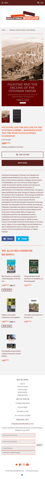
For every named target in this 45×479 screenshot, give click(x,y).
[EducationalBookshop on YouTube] (27, 465)
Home (3, 30)
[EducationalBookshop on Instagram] (24, 465)
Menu (6, 3)
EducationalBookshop (17, 471)
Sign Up (39, 445)
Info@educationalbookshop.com (22, 424)
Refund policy (22, 392)
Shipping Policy (22, 395)
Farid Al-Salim (6, 140)
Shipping (5, 147)
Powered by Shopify (32, 471)
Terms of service (22, 387)
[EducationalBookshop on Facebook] (20, 465)
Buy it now (22, 163)
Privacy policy (22, 389)
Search (22, 384)
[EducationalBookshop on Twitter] (16, 465)
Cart (41, 3)
